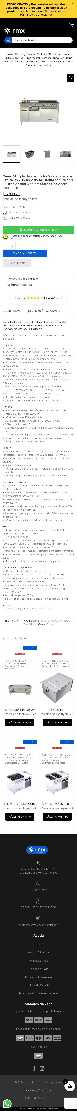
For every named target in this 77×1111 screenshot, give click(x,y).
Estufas (42, 54)
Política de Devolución (38, 977)
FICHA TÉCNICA (17, 263)
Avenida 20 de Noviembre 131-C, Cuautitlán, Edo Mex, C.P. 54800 (38, 870)
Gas (59, 54)
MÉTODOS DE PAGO (19, 212)
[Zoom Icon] (70, 78)
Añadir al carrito (25, 253)
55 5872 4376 (29, 907)
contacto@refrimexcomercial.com (38, 924)
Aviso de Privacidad (38, 952)
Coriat (50, 624)
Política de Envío (38, 968)
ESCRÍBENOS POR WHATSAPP (40, 229)
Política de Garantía (38, 985)
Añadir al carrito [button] (20, 722)
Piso (51, 54)
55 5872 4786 (48, 907)
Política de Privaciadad (38, 1098)
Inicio (10, 54)
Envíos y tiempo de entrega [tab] (22, 278)
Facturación (38, 944)
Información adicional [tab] (44, 310)
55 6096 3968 (38, 890)
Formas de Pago (38, 960)
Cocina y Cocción (25, 54)
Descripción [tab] (11, 310)
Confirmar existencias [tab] (19, 284)
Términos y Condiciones (38, 1090)
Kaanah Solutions (50, 1109)
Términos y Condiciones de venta (38, 993)
